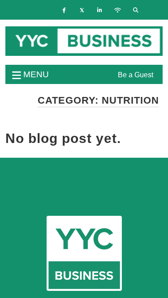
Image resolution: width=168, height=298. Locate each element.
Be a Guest (135, 75)
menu (35, 74)
